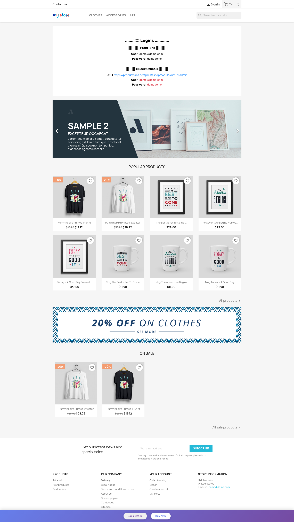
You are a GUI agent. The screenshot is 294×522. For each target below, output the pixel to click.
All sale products (226, 428)
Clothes (95, 15)
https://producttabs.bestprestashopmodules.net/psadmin (150, 75)
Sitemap (106, 507)
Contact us (60, 4)
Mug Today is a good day (219, 282)
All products (230, 301)
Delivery (105, 480)
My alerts (155, 493)
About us (106, 493)
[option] (147, 129)
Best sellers (59, 489)
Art (132, 15)
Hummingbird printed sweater (122, 222)
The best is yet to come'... (171, 222)
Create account (159, 489)
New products (61, 484)
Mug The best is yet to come (123, 282)
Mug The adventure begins (171, 282)
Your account (161, 474)
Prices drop (59, 480)
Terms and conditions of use (117, 489)
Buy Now (160, 516)
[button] (67, 129)
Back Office (135, 516)
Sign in (153, 484)
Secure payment (110, 498)
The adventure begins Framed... (219, 222)
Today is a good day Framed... (74, 282)
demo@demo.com (219, 487)
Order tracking (158, 480)
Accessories (116, 15)
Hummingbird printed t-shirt (74, 222)
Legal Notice (108, 484)
